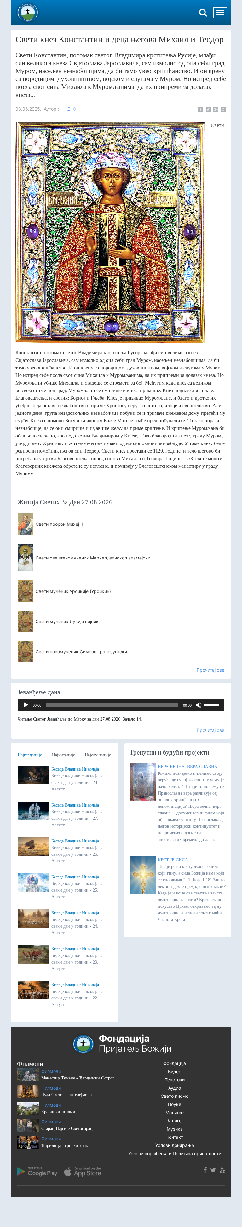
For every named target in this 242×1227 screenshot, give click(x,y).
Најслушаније (98, 755)
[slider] (212, 704)
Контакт (174, 1137)
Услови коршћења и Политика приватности (174, 1153)
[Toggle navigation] (220, 12)
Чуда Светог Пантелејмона (66, 1094)
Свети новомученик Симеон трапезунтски (81, 651)
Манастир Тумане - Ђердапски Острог (77, 1078)
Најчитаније (63, 755)
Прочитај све (210, 670)
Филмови (51, 1071)
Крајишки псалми (58, 1111)
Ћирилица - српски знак (64, 1145)
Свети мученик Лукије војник (67, 621)
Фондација (174, 1063)
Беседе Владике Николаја (75, 769)
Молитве (174, 1112)
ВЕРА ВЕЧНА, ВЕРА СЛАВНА (187, 766)
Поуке (174, 1104)
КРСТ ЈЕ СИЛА (173, 860)
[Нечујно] (198, 705)
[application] (121, 705)
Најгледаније (30, 755)
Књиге (175, 1120)
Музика (175, 1129)
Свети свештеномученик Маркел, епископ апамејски (93, 557)
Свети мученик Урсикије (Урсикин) (73, 591)
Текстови (175, 1079)
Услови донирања (174, 1145)
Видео (174, 1071)
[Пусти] (26, 705)
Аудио (174, 1088)
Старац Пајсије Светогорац (67, 1128)
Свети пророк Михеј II (59, 524)
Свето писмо (174, 1096)
